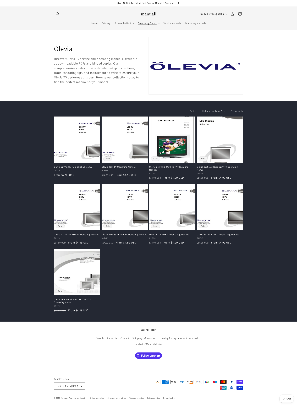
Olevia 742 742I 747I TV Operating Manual (218, 234)
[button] (58, 14)
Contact (124, 338)
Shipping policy (97, 398)
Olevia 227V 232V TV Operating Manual (73, 167)
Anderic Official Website (148, 344)
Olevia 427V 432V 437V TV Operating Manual (76, 234)
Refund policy (169, 398)
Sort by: (194, 111)
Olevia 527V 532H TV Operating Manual (169, 234)
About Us (112, 338)
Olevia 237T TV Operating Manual (119, 167)
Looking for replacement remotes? (179, 338)
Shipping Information (144, 338)
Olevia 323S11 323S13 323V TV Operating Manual (217, 168)
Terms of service (136, 398)
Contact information (116, 398)
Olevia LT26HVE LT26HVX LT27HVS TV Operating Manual (72, 301)
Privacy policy (153, 398)
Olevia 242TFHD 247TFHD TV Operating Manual (169, 168)
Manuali (64, 398)
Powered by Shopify (77, 398)
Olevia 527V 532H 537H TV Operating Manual (124, 234)
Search (100, 338)
